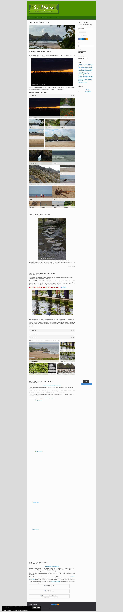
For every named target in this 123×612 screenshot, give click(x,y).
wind (79, 82)
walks (80, 80)
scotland (81, 75)
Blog (51, 17)
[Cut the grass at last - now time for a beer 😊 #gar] (92, 314)
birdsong (92, 64)
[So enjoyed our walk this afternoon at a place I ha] (84, 202)
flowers (88, 67)
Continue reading (72, 266)
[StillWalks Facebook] (79, 39)
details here (64, 287)
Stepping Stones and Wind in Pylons (39, 215)
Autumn (86, 64)
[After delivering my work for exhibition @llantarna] (92, 361)
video (82, 79)
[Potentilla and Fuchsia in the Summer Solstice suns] (88, 354)
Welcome (30, 17)
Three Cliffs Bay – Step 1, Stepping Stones (41, 381)
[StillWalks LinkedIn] (83, 39)
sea (84, 75)
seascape (87, 75)
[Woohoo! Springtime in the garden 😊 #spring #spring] (80, 180)
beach (89, 64)
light (79, 70)
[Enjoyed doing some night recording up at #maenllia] (80, 325)
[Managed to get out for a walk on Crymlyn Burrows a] (84, 356)
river (79, 75)
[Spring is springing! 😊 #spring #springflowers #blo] (80, 350)
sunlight (91, 76)
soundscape (81, 76)
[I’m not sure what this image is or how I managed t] (92, 283)
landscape (89, 69)
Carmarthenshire (81, 65)
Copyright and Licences (33, 604)
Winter (81, 82)
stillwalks (87, 76)
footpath (91, 67)
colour (85, 66)
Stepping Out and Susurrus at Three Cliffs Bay (42, 273)
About (36, 17)
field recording (82, 67)
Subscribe (82, 32)
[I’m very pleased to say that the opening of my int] (92, 216)
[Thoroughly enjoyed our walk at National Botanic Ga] (92, 106)
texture (89, 77)
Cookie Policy (26, 610)
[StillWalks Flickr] (85, 39)
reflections (91, 73)
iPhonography (81, 69)
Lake (85, 69)
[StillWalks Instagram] (56, 604)
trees (92, 77)
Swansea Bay (85, 77)
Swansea (80, 77)
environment (89, 66)
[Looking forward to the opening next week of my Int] (80, 279)
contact (33, 579)
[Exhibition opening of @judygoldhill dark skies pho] (88, 281)
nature (80, 72)
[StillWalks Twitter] (81, 39)
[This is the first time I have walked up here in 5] (80, 104)
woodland (84, 82)
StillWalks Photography (49, 397)
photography (83, 73)
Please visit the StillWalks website (52, 566)
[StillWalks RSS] (87, 39)
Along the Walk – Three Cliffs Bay (38, 562)
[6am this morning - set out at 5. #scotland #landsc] (88, 313)
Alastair (39, 52)
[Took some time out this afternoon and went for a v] (88, 187)
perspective (90, 72)
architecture (80, 64)
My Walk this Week (87, 70)
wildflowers (92, 81)
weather (88, 81)
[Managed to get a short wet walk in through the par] (84, 276)
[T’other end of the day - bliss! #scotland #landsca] (84, 315)
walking (89, 79)
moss (81, 70)
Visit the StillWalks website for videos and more (52, 385)
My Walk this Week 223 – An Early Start (40, 51)
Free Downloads (44, 17)
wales (85, 79)
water (84, 81)
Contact (57, 17)
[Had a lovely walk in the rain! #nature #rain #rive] (84, 100)
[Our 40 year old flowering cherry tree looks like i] (88, 134)
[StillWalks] (44, 8)
